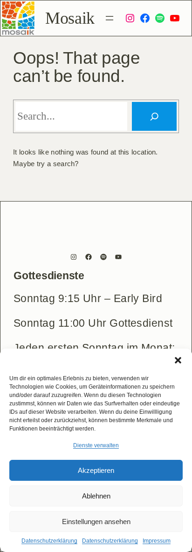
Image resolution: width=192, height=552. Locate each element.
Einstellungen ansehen (96, 521)
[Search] (154, 116)
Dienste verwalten (96, 445)
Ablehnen (96, 496)
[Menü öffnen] (109, 18)
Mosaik (70, 18)
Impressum (157, 541)
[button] (178, 360)
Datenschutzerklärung (49, 541)
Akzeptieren (96, 470)
